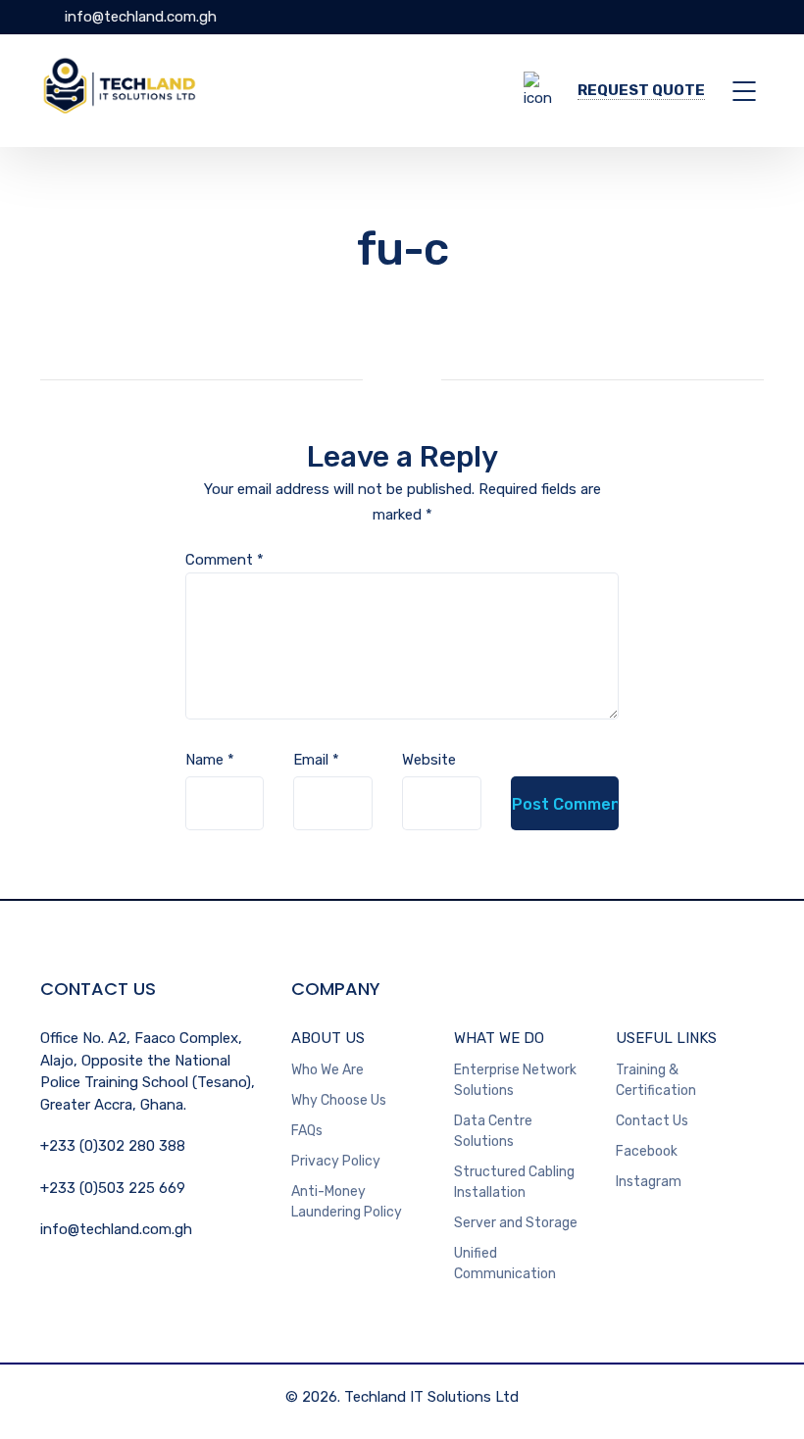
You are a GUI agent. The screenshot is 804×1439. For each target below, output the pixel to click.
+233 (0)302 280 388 (112, 1146)
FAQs (307, 1130)
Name (209, 760)
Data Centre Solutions (493, 1131)
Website (429, 760)
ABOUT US (328, 1038)
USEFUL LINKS (666, 1038)
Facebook (647, 1151)
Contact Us (652, 1121)
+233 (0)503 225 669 (112, 1188)
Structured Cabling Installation (514, 1182)
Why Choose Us (338, 1100)
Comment (224, 560)
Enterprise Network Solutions (515, 1080)
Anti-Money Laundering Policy (346, 1201)
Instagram (648, 1181)
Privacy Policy (335, 1161)
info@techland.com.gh (139, 16)
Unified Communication (505, 1263)
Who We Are (327, 1070)
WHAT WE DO (499, 1038)
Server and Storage (516, 1223)
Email (316, 760)
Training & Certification (656, 1080)
